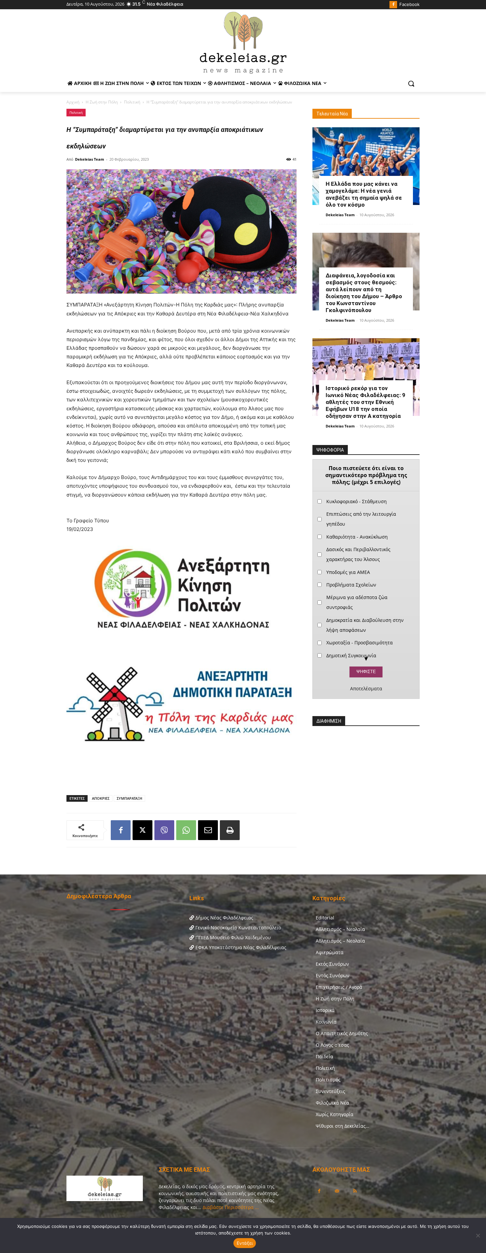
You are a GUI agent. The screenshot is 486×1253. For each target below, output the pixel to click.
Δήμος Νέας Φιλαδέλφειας (223, 917)
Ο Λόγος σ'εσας (332, 1045)
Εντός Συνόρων (332, 975)
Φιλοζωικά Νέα (332, 1103)
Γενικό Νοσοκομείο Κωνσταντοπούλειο (237, 927)
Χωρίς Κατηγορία (334, 1114)
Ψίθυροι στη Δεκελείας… (342, 1126)
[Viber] (164, 830)
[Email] (208, 830)
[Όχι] (477, 1235)
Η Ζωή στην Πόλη (102, 102)
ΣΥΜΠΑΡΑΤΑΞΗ (129, 798)
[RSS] (354, 1191)
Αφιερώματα (330, 952)
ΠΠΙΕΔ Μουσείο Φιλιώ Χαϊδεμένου (232, 937)
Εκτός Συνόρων (332, 964)
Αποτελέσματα (366, 689)
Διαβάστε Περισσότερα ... (230, 1207)
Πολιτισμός (328, 1079)
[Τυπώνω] (230, 830)
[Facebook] (393, 5)
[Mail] (337, 1191)
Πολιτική (132, 102)
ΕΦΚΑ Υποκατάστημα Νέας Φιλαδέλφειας (240, 947)
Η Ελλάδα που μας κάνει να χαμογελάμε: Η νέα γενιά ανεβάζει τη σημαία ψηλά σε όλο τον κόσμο (364, 194)
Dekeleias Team (89, 159)
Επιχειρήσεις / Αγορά (339, 987)
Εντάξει (245, 1243)
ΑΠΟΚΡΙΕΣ (100, 798)
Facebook (409, 4)
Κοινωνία (326, 1022)
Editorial (325, 917)
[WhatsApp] (186, 830)
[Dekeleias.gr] (243, 42)
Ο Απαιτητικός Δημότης (342, 1033)
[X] (142, 830)
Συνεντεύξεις (330, 1091)
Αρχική (72, 102)
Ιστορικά (325, 1010)
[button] (411, 83)
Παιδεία (324, 1056)
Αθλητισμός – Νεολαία (340, 929)
